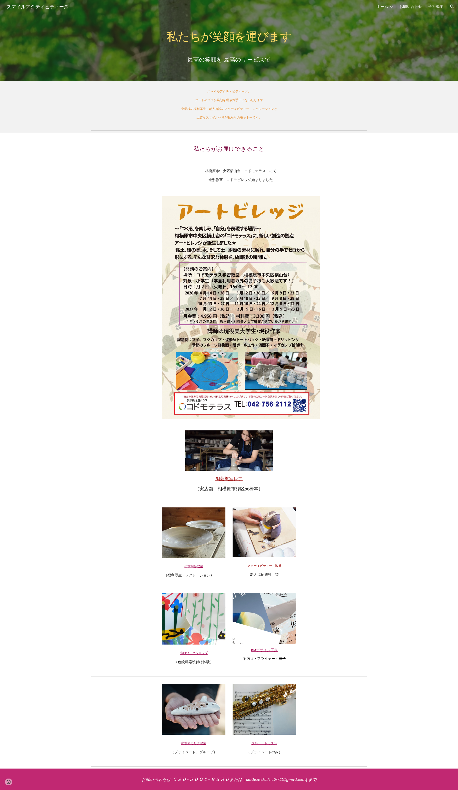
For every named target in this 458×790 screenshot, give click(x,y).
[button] (452, 6)
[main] (229, 40)
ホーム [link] (382, 6)
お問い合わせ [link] (410, 6)
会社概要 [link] (436, 6)
